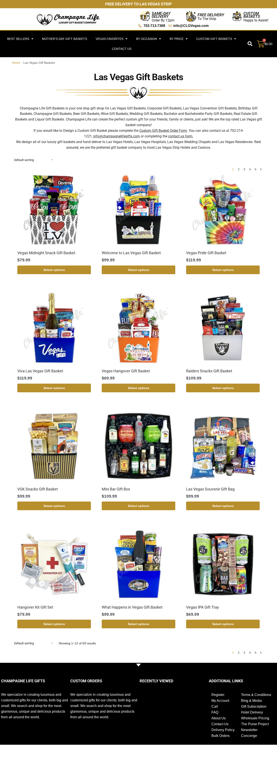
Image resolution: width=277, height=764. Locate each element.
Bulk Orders (220, 736)
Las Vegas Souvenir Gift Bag (210, 489)
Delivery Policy (223, 730)
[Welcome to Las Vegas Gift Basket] (138, 210)
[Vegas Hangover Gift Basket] (138, 328)
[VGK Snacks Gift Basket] (54, 446)
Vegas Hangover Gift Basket (126, 371)
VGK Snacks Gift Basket (37, 489)
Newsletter (249, 730)
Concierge (249, 736)
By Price (177, 39)
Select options (54, 270)
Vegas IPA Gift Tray (202, 607)
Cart (214, 706)
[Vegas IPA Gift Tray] (223, 564)
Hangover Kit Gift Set (35, 607)
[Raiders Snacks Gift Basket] (223, 328)
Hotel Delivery (252, 712)
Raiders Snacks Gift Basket (209, 371)
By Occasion (146, 39)
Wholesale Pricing (255, 718)
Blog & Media (251, 700)
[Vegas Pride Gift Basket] (223, 210)
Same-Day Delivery (161, 15)
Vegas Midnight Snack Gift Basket (46, 253)
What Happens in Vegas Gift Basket (132, 607)
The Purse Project (255, 724)
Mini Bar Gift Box (116, 489)
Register (217, 695)
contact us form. (180, 136)
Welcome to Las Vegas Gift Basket (131, 253)
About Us (218, 718)
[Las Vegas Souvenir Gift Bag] (223, 446)
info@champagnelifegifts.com (116, 136)
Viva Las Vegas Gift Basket (40, 371)
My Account (220, 700)
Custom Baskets (251, 15)
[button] (250, 43)
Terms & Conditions (256, 695)
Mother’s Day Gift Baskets (64, 39)
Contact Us (121, 48)
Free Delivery (211, 15)
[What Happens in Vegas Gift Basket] (138, 564)
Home (16, 62)
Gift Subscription (253, 706)
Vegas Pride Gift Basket (206, 253)
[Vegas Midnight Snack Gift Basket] (54, 210)
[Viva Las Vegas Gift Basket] (54, 328)
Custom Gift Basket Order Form (163, 131)
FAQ (214, 712)
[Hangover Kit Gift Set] (54, 564)
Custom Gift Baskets (214, 39)
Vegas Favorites (109, 39)
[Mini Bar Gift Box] (138, 446)
